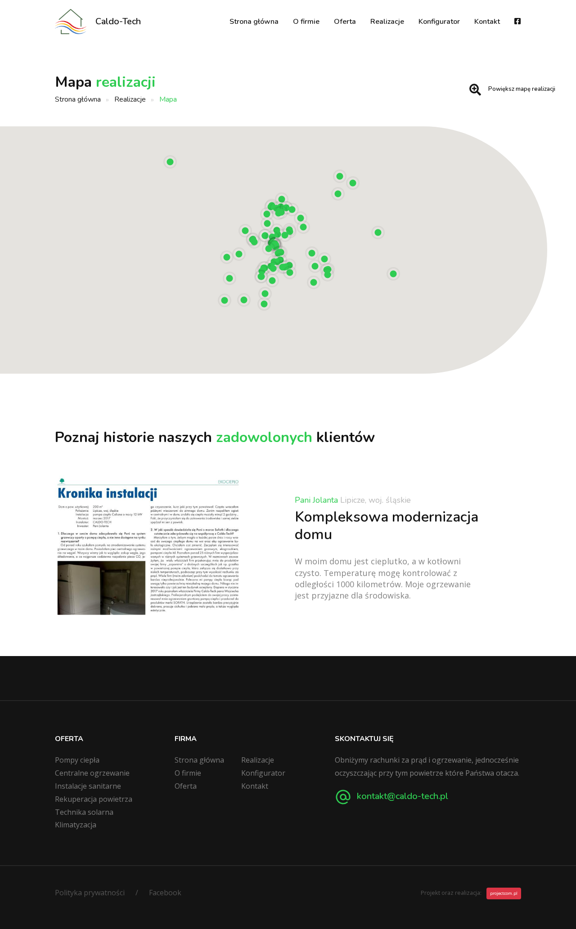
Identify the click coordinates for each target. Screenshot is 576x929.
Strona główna (254, 22)
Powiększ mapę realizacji (521, 89)
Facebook (165, 893)
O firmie (306, 22)
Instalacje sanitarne (88, 786)
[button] (393, 274)
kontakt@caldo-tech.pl (401, 796)
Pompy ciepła (77, 760)
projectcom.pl (504, 893)
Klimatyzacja (75, 825)
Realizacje (387, 22)
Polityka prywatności (90, 893)
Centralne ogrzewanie (92, 773)
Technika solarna (84, 812)
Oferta (345, 22)
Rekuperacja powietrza (93, 799)
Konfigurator (439, 22)
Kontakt (487, 22)
